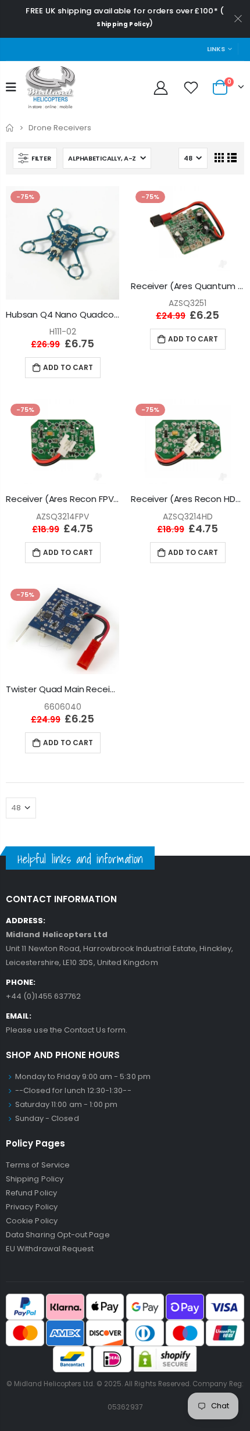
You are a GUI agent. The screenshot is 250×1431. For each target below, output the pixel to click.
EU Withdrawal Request (50, 1248)
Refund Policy (31, 1192)
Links (216, 49)
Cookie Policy (32, 1220)
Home (10, 127)
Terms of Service (38, 1164)
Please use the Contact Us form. (66, 1029)
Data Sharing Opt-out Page (58, 1234)
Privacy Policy (32, 1206)
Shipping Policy (123, 24)
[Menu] (11, 87)
